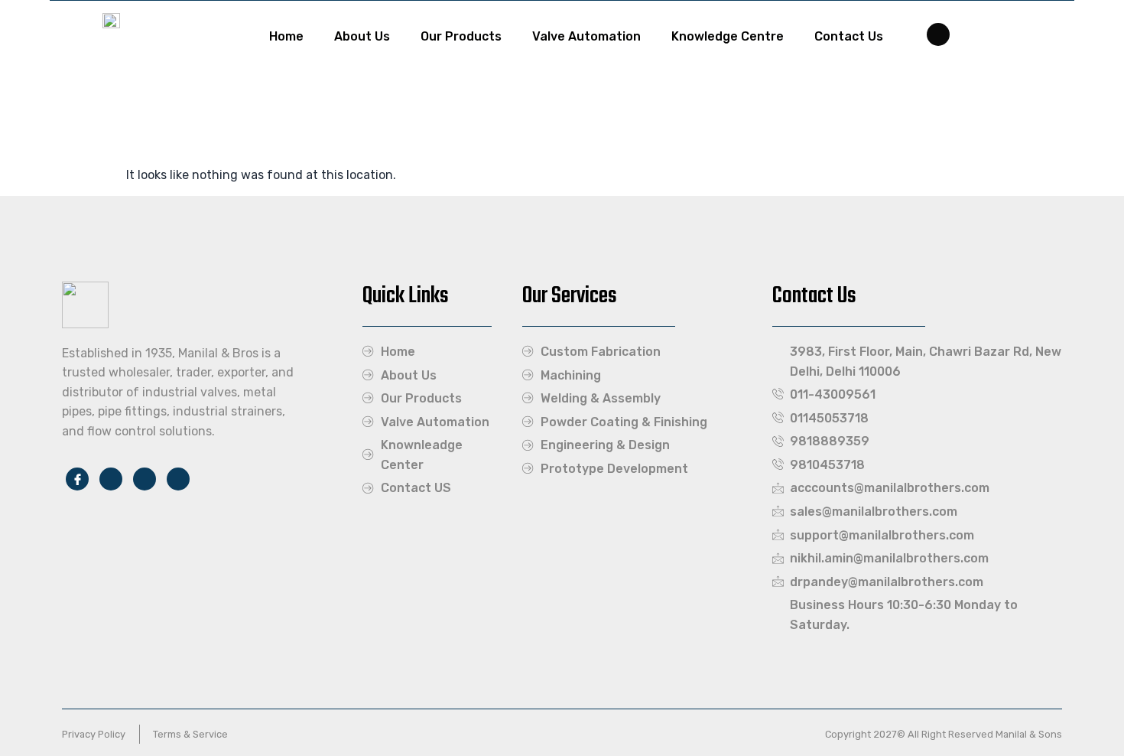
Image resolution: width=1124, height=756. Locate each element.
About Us (362, 36)
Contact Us (848, 36)
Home (286, 36)
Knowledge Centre (727, 36)
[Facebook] (938, 34)
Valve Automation (586, 36)
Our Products (461, 36)
